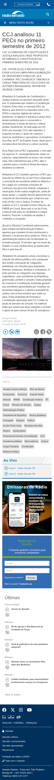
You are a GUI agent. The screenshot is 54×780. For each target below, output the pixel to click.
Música (6, 431)
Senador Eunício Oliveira (15, 389)
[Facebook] (5, 710)
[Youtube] (28, 710)
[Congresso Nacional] (11, 717)
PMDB (17, 399)
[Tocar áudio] (5, 332)
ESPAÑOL (19, 723)
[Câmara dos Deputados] (4, 717)
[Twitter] (13, 710)
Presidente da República (14, 415)
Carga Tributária (11, 446)
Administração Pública (13, 410)
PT (47, 399)
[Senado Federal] (27, 4)
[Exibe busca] (48, 14)
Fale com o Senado (15, 760)
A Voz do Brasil (12, 604)
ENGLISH (7, 723)
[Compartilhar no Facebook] (43, 332)
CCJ (42, 436)
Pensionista (8, 750)
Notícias (8, 622)
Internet (6, 399)
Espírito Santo (37, 394)
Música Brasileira (38, 415)
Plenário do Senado (21, 405)
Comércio (22, 394)
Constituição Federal (32, 399)
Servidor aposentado (12, 745)
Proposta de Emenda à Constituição (20, 436)
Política (30, 420)
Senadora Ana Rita (33, 425)
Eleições (20, 420)
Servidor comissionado (14, 741)
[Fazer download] (17, 332)
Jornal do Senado (20, 609)
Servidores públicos (12, 441)
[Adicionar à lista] (11, 332)
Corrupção (8, 420)
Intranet (9, 731)
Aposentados (19, 431)
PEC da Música (37, 389)
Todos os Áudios (13, 694)
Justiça (37, 405)
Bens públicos (31, 441)
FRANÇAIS (31, 723)
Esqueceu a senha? (13, 577)
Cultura (44, 441)
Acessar (31, 578)
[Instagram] (21, 710)
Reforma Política (11, 451)
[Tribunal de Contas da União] (18, 717)
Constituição (27, 446)
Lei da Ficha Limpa (12, 425)
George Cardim (9, 318)
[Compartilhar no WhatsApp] (36, 332)
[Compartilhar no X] (49, 331)
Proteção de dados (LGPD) (15, 756)
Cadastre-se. (26, 584)
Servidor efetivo (10, 737)
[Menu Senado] (5, 4)
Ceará (6, 405)
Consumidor (9, 394)
